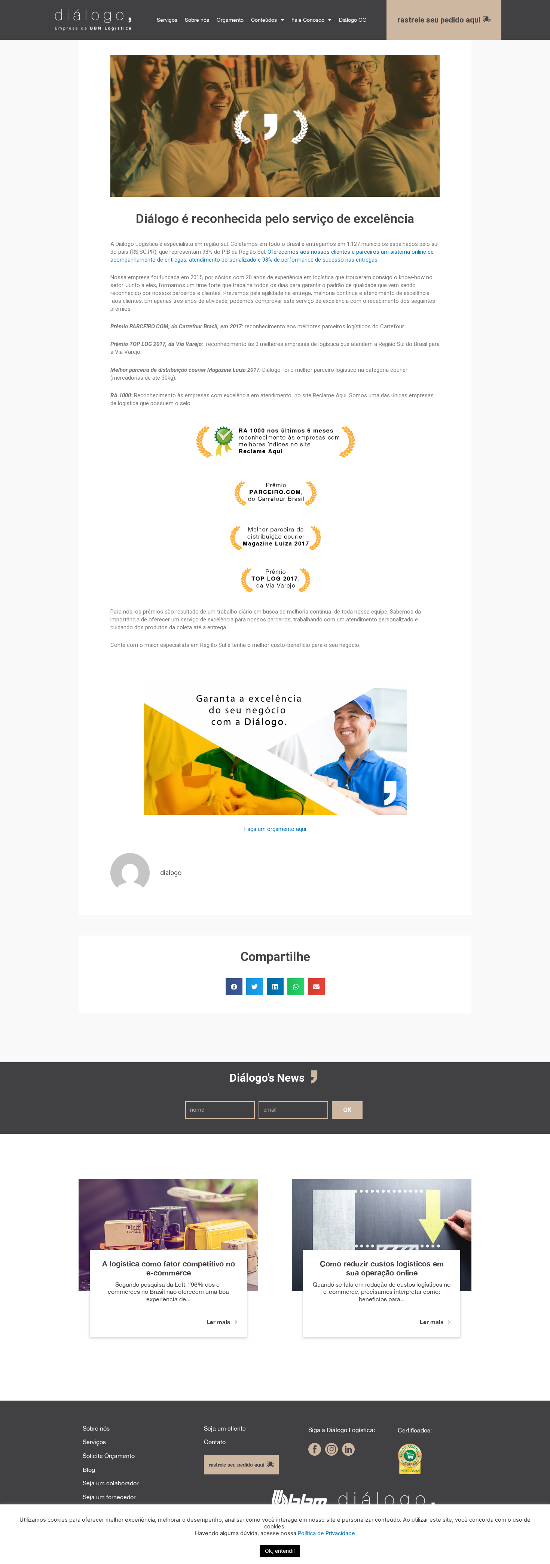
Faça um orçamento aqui (275, 829)
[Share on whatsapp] (295, 986)
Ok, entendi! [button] (280, 1551)
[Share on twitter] (254, 986)
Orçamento (230, 19)
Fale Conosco (307, 19)
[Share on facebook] (234, 986)
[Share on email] (316, 986)
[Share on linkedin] (275, 986)
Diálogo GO (353, 19)
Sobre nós (197, 19)
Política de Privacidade (326, 1533)
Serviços (167, 19)
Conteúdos (264, 19)
